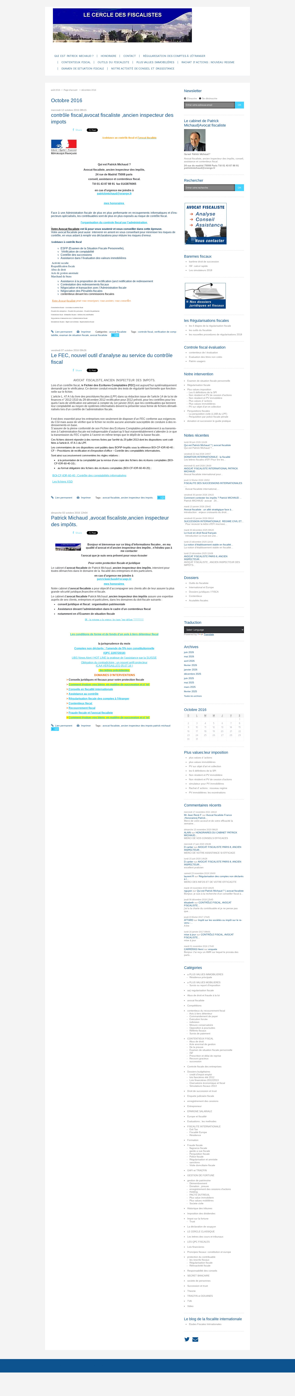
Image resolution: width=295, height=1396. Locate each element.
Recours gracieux (198, 1058)
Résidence (195, 1135)
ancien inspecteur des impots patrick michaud (145, 725)
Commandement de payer (203, 1016)
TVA (189, 1301)
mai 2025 (189, 682)
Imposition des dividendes (201, 1213)
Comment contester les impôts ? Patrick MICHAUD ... (213, 497)
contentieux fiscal (75, 62)
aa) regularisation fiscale (200, 990)
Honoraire (108, 56)
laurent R (189, 876)
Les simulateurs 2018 (200, 270)
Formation (192, 1140)
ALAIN (187, 832)
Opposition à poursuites (202, 1027)
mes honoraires (114, 203)
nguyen (188, 890)
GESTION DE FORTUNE (200, 1175)
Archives (76, 1366)
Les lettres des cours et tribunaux (205, 1236)
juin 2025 (189, 678)
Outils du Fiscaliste (113, 62)
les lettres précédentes (114, 670)
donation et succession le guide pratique (209, 421)
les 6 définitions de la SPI (202, 770)
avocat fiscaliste (117, 331)
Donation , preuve (199, 1186)
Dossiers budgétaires (198, 1071)
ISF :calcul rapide (198, 266)
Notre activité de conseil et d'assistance (142, 68)
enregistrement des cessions (202, 1101)
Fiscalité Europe (198, 1132)
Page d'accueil (70, 90)
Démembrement (198, 1183)
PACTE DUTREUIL (199, 1194)
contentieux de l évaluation (203, 352)
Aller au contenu (10, 9)
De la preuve (196, 1047)
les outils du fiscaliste (200, 330)
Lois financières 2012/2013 (204, 1080)
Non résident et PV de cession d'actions (210, 395)
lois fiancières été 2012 (201, 1077)
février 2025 (190, 691)
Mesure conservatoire (201, 1025)
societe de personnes (198, 1280)
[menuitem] (74, 56)
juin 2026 (189, 652)
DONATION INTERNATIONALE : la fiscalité (207, 457)
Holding (193, 1191)
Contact (129, 56)
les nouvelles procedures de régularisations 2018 (215, 334)
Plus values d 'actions (200, 400)
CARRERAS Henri (193, 949)
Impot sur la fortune (197, 1218)
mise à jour (190, 934)
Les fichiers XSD (62, 481)
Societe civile (196, 1203)
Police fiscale (196, 1156)
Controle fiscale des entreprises (204, 1066)
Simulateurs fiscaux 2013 (203, 1086)
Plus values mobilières (201, 1200)
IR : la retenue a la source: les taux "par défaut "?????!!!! (114, 619)
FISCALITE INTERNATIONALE (204, 1126)
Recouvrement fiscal (82, 708)
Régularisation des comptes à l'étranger (174, 56)
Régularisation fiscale (198, 385)
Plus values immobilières (155, 62)
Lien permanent (63, 331)
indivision (194, 1022)
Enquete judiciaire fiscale (200, 1096)
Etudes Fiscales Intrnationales (205, 1324)
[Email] (195, 1339)
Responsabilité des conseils (202, 1270)
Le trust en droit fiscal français (200, 532)
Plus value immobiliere (201, 1197)
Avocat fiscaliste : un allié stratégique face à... (208, 509)
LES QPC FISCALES (198, 1241)
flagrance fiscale (198, 1148)
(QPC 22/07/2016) (114, 653)
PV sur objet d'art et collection (205, 406)
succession (195, 1061)
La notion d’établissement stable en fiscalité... (208, 544)
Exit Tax (193, 1129)
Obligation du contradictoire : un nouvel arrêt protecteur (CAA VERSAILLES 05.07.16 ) (114, 664)
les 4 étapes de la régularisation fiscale (210, 325)
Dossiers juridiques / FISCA (204, 591)
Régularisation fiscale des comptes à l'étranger (99, 698)
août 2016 (55, 90)
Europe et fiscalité (197, 1116)
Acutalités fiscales (198, 600)
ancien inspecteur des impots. (137, 497)
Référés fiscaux (197, 1030)
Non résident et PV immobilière (205, 398)
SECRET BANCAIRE (198, 1275)
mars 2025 (190, 687)
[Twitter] (187, 1339)
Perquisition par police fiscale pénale (208, 416)
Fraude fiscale (195, 1145)
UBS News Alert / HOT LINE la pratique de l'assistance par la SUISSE (114, 657)
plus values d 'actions (200, 757)
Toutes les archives (193, 696)
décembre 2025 (192, 673)
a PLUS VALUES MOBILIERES (203, 982)
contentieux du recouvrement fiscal (206, 1010)
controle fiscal (145, 331)
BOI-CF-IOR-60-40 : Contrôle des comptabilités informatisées (89, 475)
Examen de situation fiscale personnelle (208, 380)
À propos (96, 1366)
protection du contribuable (201, 1257)
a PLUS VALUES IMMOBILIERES (205, 974)
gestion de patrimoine (199, 1180)
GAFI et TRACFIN (197, 1170)
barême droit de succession (204, 261)
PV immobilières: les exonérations (207, 792)
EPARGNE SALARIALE (199, 1111)
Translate (209, 634)
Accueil (57, 1366)
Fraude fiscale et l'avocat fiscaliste (91, 712)
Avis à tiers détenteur (200, 1013)
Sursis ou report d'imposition (204, 985)
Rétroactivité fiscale (199, 1265)
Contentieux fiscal (81, 703)
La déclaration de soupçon (201, 1226)
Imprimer (85, 331)
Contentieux (195, 596)
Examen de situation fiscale (82, 68)
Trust (192, 1221)
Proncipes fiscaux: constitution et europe (209, 1252)
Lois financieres (195, 1246)
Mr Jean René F (193, 815)
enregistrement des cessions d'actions (210, 1189)
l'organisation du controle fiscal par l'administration (114, 222)
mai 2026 (189, 656)
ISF (191, 1053)
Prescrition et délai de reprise (205, 1055)
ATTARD (188, 920)
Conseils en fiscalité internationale (90, 689)
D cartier (188, 847)
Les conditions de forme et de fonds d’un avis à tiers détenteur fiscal (114, 634)
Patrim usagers (197, 361)
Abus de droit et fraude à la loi (203, 995)
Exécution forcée (198, 1019)
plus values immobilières (202, 762)
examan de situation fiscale (74, 335)
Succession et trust (197, 1285)
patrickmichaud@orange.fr (114, 193)
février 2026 (190, 665)
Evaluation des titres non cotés (205, 357)
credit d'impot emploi (200, 1074)
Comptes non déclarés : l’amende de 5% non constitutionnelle (114, 648)
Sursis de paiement (199, 1033)
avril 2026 (189, 661)
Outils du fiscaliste (198, 583)
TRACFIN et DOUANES (200, 1296)
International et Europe (201, 587)
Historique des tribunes (199, 1208)
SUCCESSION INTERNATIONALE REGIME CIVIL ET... (213, 521)
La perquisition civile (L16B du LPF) (208, 413)
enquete (212, 949)
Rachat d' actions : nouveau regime (207, 62)
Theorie (191, 1291)
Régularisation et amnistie (203, 1159)
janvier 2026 (190, 669)
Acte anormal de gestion (202, 1044)
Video (190, 1306)
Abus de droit (196, 1041)
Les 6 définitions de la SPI (203, 392)
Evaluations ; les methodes (201, 1121)
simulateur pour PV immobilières (206, 783)
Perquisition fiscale (199, 1153)
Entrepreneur (194, 1106)
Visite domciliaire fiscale (202, 1165)
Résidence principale (200, 977)
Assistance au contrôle (84, 693)
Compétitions (194, 1005)
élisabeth (189, 902)
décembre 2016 (88, 90)
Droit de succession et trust (202, 1091)
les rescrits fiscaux (199, 1259)
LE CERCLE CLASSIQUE (201, 1231)
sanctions (194, 1162)
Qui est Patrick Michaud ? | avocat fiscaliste (207, 445)
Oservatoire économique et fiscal (207, 1083)
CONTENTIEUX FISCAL (200, 1038)
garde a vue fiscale (199, 1151)
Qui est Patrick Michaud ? (74, 56)
